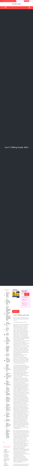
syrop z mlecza (24, 305)
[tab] (15, 311)
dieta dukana (25, 303)
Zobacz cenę (27, 294)
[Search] (2, 7)
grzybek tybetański (24, 304)
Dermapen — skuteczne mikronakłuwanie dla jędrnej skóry (7, 451)
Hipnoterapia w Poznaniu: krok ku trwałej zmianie (6, 456)
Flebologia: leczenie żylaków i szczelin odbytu (7, 460)
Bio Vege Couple (16, 4)
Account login (27, 1)
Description (16, 311)
